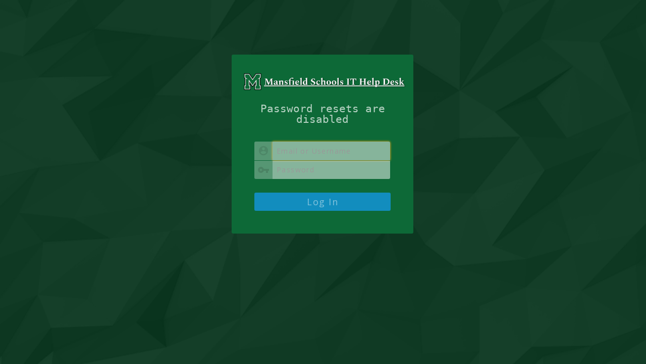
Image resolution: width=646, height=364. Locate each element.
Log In (322, 202)
